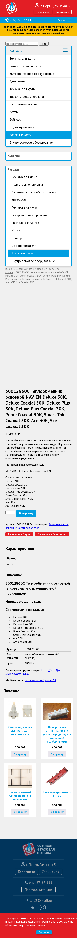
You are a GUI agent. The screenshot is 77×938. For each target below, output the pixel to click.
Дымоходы (17, 81)
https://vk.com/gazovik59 (40, 680)
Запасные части (20, 135)
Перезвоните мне (38, 889)
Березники (43, 12)
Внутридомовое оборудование (31, 142)
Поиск (44, 43)
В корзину (26, 513)
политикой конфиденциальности (28, 921)
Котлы (13, 112)
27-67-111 (20, 20)
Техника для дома (22, 58)
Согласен (44, 932)
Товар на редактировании (27, 97)
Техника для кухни (22, 89)
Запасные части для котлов (22, 528)
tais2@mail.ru (40, 900)
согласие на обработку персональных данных (39, 923)
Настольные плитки (23, 104)
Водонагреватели (21, 127)
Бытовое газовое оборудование (31, 74)
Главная (9, 269)
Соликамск (62, 12)
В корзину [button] (20, 754)
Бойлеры (15, 119)
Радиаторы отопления (25, 66)
